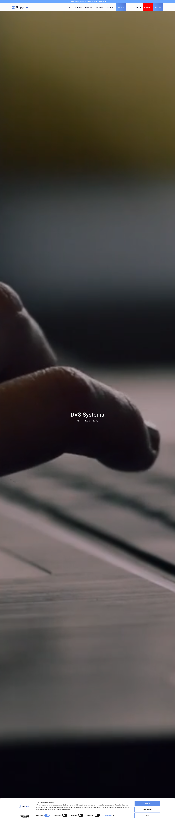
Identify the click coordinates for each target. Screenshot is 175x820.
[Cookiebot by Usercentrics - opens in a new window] (24, 816)
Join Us (138, 7)
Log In (130, 7)
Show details (107, 815)
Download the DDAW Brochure (77, 1)
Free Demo (147, 7)
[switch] (64, 815)
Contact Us (121, 7)
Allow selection (147, 809)
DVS (69, 7)
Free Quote (158, 7)
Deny (147, 815)
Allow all (147, 803)
